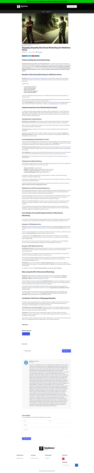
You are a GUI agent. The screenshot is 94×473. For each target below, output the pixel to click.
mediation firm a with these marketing (54, 103)
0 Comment (39, 52)
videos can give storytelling (64, 148)
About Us (48, 11)
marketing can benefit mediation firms (42, 219)
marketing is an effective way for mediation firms (36, 78)
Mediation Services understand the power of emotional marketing (37, 226)
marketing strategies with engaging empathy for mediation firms (45, 111)
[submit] (76, 465)
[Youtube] (63, 459)
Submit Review (26, 333)
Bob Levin (25, 52)
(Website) (36, 361)
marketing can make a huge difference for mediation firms (38, 275)
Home (43, 11)
